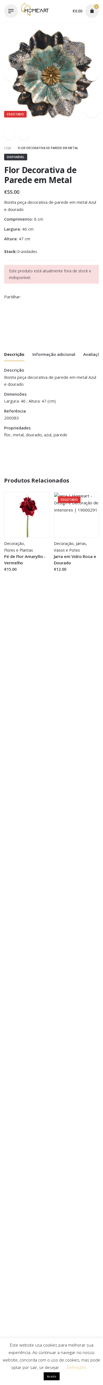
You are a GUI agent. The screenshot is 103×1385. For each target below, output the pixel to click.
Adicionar (13, 574)
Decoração (14, 543)
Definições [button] (77, 1367)
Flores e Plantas (18, 550)
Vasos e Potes (67, 550)
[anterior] (9, 134)
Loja (8, 148)
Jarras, (81, 543)
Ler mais (62, 574)
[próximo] (23, 134)
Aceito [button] (51, 1376)
